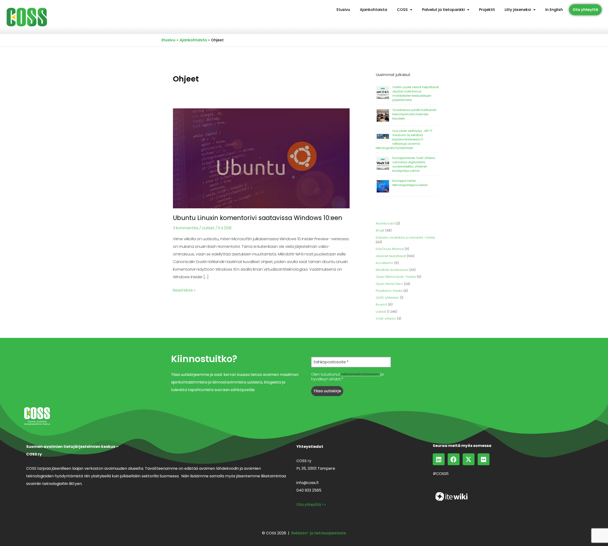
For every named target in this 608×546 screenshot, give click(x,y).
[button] (404, 9)
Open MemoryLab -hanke (396, 276)
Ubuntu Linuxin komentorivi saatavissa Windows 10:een (257, 218)
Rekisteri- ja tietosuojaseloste (318, 533)
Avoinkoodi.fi (385, 223)
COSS (402, 9)
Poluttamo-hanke (389, 290)
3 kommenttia (185, 228)
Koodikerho (384, 263)
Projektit (487, 9)
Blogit (380, 230)
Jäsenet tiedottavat (391, 256)
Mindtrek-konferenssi (392, 270)
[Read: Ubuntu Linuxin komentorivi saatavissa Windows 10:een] (261, 158)
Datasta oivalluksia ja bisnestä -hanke (405, 237)
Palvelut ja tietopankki (443, 9)
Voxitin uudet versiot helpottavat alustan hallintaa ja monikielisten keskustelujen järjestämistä (415, 93)
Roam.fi (381, 304)
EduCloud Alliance (390, 249)
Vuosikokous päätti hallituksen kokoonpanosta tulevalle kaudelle (414, 114)
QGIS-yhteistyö (387, 297)
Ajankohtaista (373, 9)
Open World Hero (389, 284)
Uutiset (208, 228)
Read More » (184, 290)
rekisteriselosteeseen (360, 374)
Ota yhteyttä (585, 9)
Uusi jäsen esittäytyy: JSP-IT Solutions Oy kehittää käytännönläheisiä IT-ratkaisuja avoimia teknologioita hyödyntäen (404, 139)
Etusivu (343, 9)
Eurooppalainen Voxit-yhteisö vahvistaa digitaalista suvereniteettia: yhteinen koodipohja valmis (413, 164)
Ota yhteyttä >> (311, 504)
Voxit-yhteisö (386, 318)
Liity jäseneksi (518, 9)
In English (554, 9)
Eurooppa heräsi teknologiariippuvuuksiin (410, 183)
